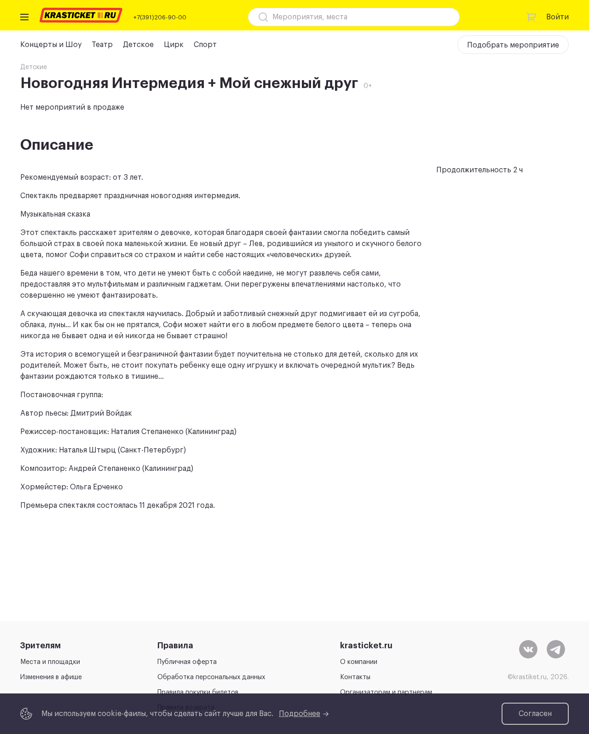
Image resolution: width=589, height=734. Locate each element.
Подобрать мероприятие (513, 45)
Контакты (355, 677)
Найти (436, 17)
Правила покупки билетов (197, 692)
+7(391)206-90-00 (159, 17)
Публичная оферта (187, 662)
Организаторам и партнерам (386, 692)
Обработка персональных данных (211, 677)
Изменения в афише (51, 677)
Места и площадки (50, 662)
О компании (358, 662)
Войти (557, 17)
